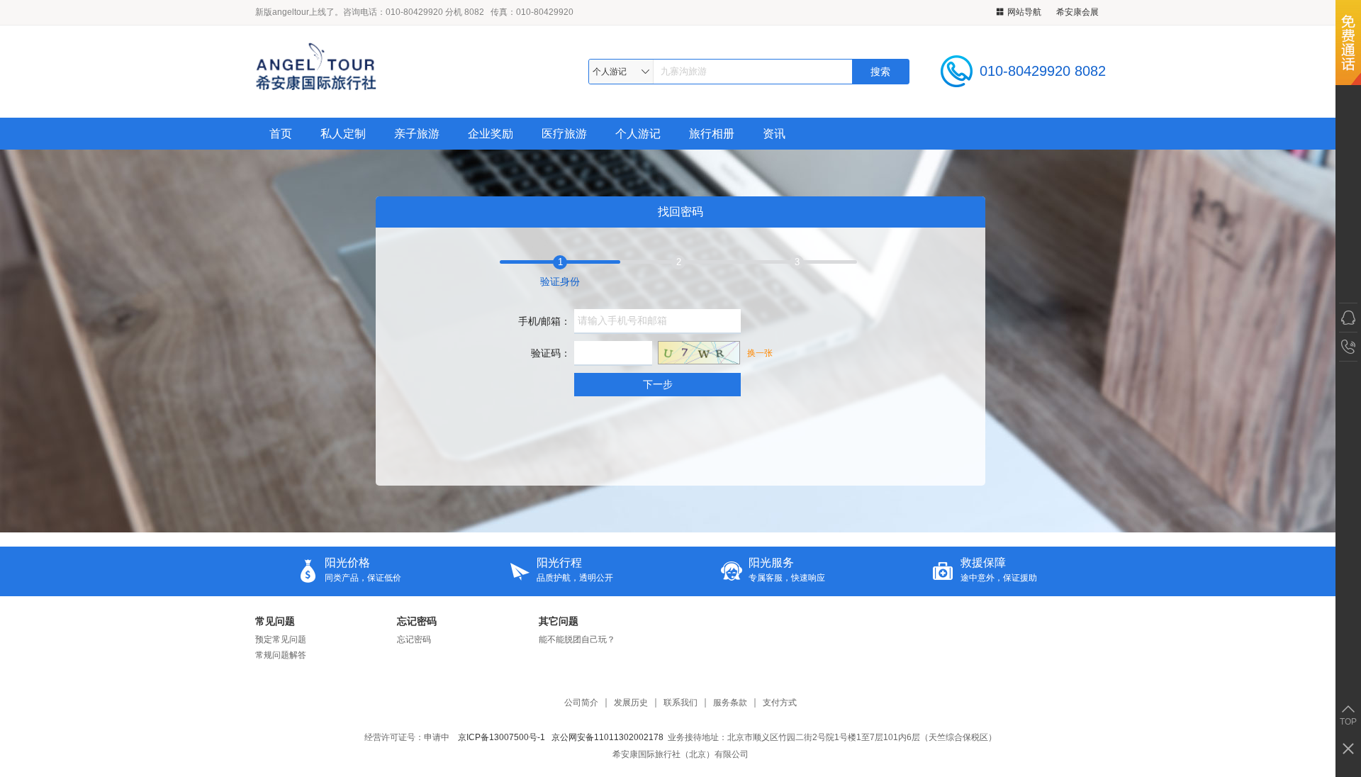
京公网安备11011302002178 (607, 737)
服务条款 (730, 703)
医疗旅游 (564, 134)
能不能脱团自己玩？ (577, 639)
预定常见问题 (280, 639)
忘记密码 (417, 621)
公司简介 (581, 703)
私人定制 (343, 134)
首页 (280, 134)
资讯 (774, 134)
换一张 (760, 353)
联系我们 (680, 703)
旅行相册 (711, 134)
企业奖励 (490, 134)
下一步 (658, 384)
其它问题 (558, 621)
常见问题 (275, 621)
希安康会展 (1077, 12)
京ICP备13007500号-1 (501, 737)
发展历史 (631, 703)
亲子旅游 (416, 134)
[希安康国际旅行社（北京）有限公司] (360, 71)
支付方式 (780, 703)
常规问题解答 (280, 655)
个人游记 (638, 134)
